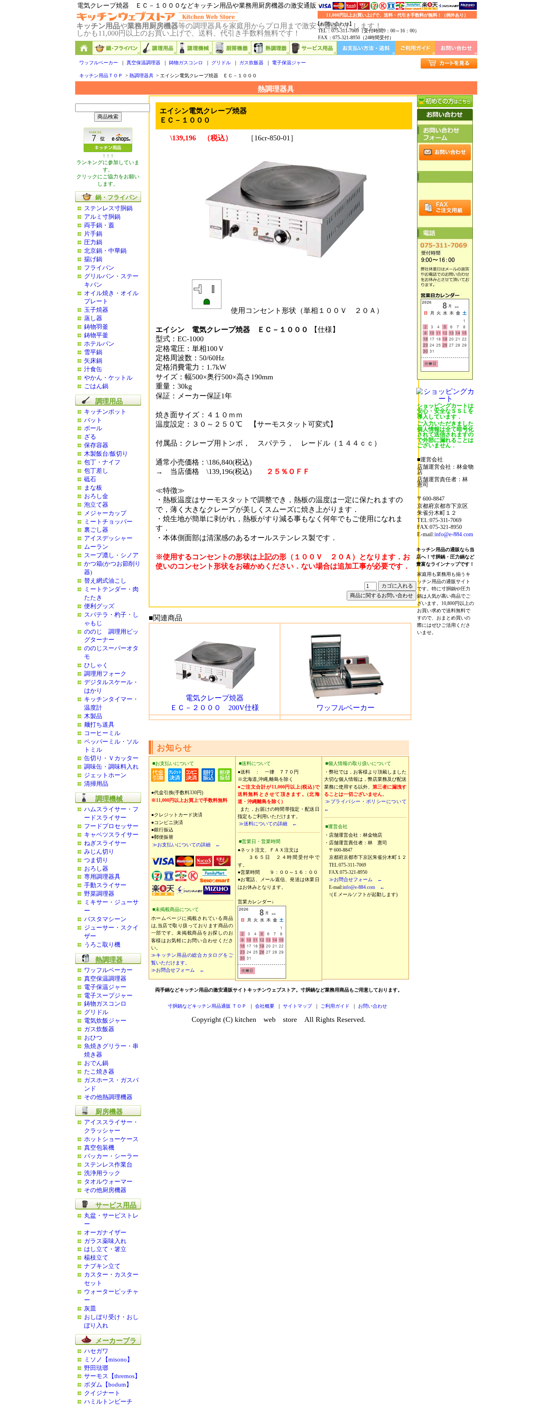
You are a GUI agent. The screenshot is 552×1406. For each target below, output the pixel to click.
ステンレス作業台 (108, 1164)
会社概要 (264, 1006)
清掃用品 (96, 783)
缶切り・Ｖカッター (111, 758)
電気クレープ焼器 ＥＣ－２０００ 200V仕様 (214, 703)
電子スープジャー (108, 995)
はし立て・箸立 (105, 1249)
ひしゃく (96, 665)
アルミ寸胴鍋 (102, 217)
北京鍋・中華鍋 (105, 250)
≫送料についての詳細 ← (267, 824)
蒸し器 (93, 318)
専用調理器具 (102, 876)
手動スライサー (105, 885)
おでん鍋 (96, 1063)
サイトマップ (297, 1006)
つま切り (96, 860)
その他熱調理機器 (108, 1097)
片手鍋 (93, 233)
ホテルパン (99, 343)
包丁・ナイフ (102, 462)
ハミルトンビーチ (108, 1401)
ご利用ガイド (415, 48)
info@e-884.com (453, 534)
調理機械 (195, 48)
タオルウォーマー (108, 1181)
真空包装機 (99, 1147)
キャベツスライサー (111, 834)
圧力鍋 (93, 242)
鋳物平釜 (96, 335)
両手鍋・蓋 (99, 225)
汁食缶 (93, 369)
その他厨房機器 (105, 1190)
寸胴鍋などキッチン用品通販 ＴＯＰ (207, 1006)
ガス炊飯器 (251, 63)
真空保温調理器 (143, 63)
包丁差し (96, 470)
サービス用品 (313, 48)
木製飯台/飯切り (106, 453)
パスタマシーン (105, 919)
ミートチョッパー (108, 521)
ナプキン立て (102, 1266)
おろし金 (96, 496)
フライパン (99, 267)
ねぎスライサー (105, 843)
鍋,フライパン (117, 48)
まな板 (93, 487)
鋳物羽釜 (96, 326)
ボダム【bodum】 (108, 1384)
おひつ (93, 1037)
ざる (90, 436)
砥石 (90, 479)
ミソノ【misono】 (108, 1359)
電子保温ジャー (289, 63)
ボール (93, 428)
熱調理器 (270, 48)
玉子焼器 (96, 310)
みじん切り (99, 851)
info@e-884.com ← (364, 887)
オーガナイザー (105, 1232)
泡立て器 (96, 504)
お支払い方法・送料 (366, 48)
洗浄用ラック (102, 1173)
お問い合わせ (456, 48)
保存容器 (96, 445)
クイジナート (102, 1393)
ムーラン (96, 546)
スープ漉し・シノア (111, 555)
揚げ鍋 (93, 259)
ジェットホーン (105, 775)
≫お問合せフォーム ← (177, 970)
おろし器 (96, 868)
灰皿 (90, 1308)
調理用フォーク (105, 673)
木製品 (93, 716)
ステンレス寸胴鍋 (108, 208)
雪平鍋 (93, 352)
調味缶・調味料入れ (111, 766)
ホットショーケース (111, 1139)
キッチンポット (105, 411)
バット (93, 420)
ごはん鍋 (96, 386)
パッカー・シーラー (111, 1156)
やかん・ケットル (108, 377)
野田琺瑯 (96, 1368)
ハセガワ (96, 1351)
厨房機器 (232, 48)
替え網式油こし (105, 580)
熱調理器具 (141, 75)
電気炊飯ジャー (105, 1020)
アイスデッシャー (108, 538)
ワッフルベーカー (98, 63)
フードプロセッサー (111, 826)
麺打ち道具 (99, 724)
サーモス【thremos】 (112, 1376)
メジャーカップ (105, 513)
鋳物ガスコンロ (186, 63)
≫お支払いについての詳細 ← (185, 845)
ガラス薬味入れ (105, 1241)
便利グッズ (99, 606)
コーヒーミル (102, 733)
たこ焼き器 (99, 1071)
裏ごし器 (96, 529)
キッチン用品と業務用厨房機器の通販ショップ (84, 48)
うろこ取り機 (102, 944)
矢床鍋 (93, 360)
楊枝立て (96, 1257)
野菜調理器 (99, 893)
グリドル (221, 63)
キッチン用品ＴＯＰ (101, 75)
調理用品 (159, 48)
